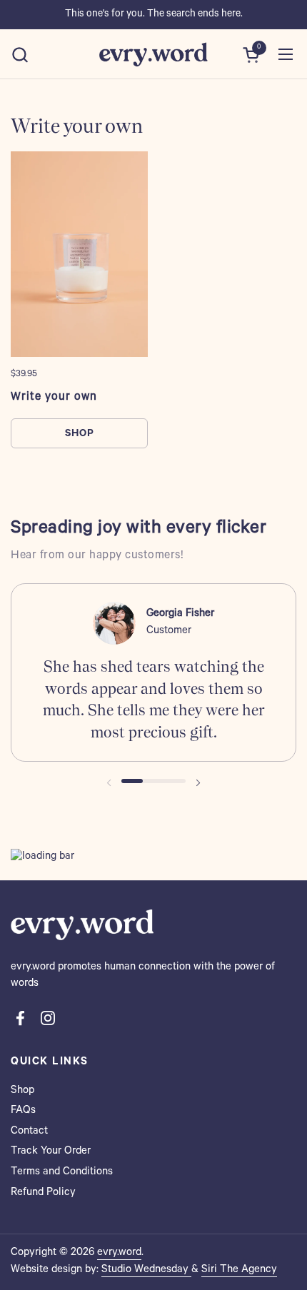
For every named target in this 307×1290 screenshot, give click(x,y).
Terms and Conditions (62, 1172)
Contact (29, 1132)
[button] (20, 55)
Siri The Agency (239, 1270)
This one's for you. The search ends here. (154, 15)
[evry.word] (153, 54)
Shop (22, 1091)
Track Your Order (51, 1152)
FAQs (23, 1111)
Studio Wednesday (146, 1270)
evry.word (119, 1253)
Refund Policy (43, 1193)
